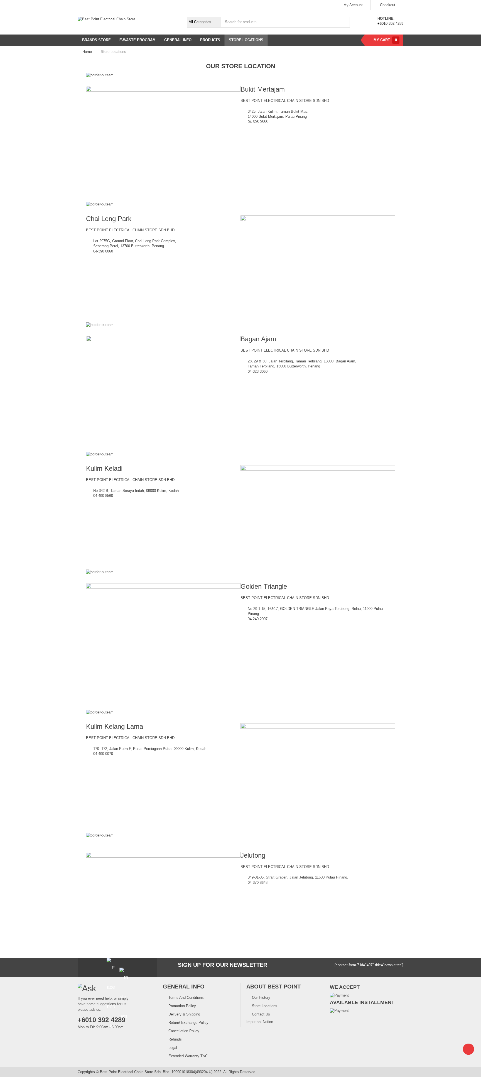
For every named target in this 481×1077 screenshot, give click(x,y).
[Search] (344, 22)
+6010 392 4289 (390, 23)
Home (87, 52)
